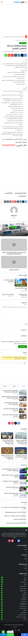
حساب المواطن (23, 590)
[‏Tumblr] (15, 55)
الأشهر (14, 386)
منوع (25, 577)
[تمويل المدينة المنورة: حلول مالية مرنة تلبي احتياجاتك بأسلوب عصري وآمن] (23, 398)
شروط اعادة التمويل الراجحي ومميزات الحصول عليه (11, 494)
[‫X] (22, 55)
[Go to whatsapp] (3, 632)
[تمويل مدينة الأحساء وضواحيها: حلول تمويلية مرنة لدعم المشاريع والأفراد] (7, 450)
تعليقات (4, 386)
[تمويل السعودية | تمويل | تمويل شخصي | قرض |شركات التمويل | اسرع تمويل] (19, 2)
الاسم (25, 324)
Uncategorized (23, 603)
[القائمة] (1, 2)
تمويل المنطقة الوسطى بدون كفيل (21, 288)
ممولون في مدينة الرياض (21, 616)
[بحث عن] (26, 2)
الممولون (24, 597)
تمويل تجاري (23, 612)
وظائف (24, 579)
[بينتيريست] (12, 55)
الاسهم (25, 592)
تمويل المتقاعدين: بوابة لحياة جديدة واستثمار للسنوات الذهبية (13, 36)
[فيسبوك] (25, 55)
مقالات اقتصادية (23, 588)
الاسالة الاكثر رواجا (22, 614)
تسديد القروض (23, 605)
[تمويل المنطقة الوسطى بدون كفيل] (21, 283)
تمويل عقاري (23, 599)
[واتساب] (5, 55)
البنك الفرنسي (8, 193)
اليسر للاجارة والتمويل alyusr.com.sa (23, 295)
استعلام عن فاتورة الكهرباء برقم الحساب (14, 230)
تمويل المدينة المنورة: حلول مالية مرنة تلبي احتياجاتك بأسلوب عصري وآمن (9, 397)
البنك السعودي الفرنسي (20, 193)
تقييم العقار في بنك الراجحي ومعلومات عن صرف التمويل (10, 481)
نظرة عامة (24, 62)
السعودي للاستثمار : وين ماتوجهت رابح (8, 280)
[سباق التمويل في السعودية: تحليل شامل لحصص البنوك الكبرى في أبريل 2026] (23, 392)
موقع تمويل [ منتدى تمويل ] (7, 294)
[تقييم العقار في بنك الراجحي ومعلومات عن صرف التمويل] (23, 482)
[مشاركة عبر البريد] (8, 202)
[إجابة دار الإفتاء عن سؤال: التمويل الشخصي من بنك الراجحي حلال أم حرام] (23, 470)
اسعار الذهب (23, 601)
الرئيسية (24, 40)
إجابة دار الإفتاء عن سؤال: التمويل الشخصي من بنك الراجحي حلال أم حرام (10, 469)
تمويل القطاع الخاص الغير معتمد (12, 487)
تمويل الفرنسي (21, 196)
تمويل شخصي (23, 581)
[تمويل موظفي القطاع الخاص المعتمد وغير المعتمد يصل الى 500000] (21, 450)
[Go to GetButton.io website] (3, 634)
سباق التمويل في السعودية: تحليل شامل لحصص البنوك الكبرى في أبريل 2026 (10, 391)
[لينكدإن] (19, 55)
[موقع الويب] (14, 218)
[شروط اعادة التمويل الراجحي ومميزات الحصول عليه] (23, 495)
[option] (14, 228)
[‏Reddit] (9, 55)
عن (26, 551)
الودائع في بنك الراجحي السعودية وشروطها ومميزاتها (10, 475)
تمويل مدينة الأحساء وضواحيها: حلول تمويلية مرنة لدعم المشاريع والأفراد (7, 457)
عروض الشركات (18, 40)
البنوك (25, 584)
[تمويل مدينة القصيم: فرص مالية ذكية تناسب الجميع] (23, 410)
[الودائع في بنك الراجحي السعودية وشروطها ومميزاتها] (23, 476)
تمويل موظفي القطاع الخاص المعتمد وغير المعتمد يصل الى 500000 (21, 457)
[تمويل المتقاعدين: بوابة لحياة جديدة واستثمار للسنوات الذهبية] (23, 404)
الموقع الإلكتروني (24, 335)
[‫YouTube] (12, 423)
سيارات (24, 619)
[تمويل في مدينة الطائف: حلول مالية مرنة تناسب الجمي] (23, 416)
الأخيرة (23, 386)
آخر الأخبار (24, 595)
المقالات (24, 610)
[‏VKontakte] (10, 202)
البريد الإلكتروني (23, 329)
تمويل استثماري (23, 608)
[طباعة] (5, 202)
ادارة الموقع (23, 51)
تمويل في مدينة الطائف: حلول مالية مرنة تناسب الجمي (10, 415)
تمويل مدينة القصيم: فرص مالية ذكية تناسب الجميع (11, 409)
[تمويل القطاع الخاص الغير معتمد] (23, 489)
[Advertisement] (14, 20)
